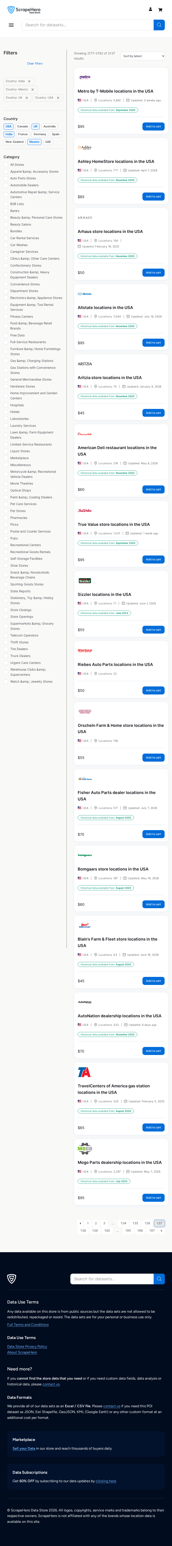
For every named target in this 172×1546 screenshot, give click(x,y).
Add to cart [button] (153, 126)
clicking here (106, 1481)
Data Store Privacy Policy (27, 1346)
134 (123, 1223)
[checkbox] (8, 127)
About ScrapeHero (22, 1352)
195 (128, 1230)
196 (140, 1230)
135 (135, 1223)
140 (107, 1230)
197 (152, 1230)
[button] (11, 25)
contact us (51, 1384)
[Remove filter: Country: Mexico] (32, 89)
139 (95, 1230)
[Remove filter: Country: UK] (27, 98)
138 (83, 1230)
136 (147, 1223)
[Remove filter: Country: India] (29, 81)
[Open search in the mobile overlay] (93, 25)
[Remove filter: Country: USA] (58, 98)
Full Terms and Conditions (28, 1324)
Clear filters (35, 63)
